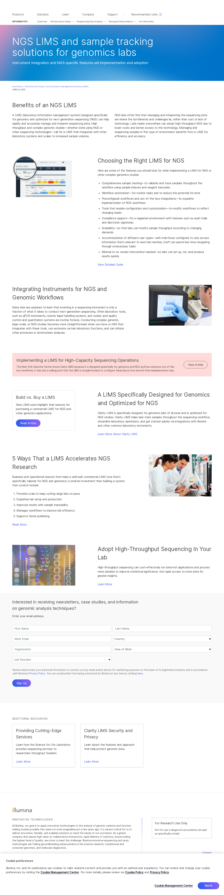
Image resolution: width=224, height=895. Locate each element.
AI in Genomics (146, 21)
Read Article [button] (28, 423)
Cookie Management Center (60, 872)
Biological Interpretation (121, 21)
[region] (112, 874)
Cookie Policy (134, 872)
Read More (19, 524)
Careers (207, 852)
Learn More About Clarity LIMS (117, 434)
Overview (42, 21)
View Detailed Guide (110, 264)
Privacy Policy (159, 872)
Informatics (17, 86)
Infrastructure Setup (61, 21)
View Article (195, 364)
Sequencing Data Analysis (90, 21)
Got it (208, 885)
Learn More (105, 584)
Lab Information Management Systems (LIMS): (67, 86)
